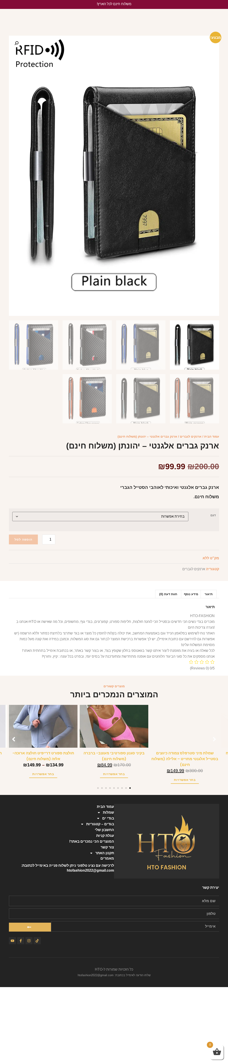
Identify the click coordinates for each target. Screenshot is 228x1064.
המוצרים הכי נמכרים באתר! (91, 841)
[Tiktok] (37, 940)
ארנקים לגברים (191, 436)
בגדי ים (108, 818)
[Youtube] (12, 940)
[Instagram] (29, 940)
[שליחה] (30, 927)
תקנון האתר (104, 853)
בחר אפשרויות (183, 774)
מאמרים (107, 858)
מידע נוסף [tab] (191, 594)
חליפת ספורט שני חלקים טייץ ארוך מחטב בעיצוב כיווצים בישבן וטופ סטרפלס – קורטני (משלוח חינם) (42, 759)
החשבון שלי (104, 830)
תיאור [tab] (209, 594)
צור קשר (107, 847)
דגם (213, 515)
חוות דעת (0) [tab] (168, 594)
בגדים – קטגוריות (100, 824)
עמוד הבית (211, 436)
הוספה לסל (23, 539)
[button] (16, 43)
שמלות (108, 812)
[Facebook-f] (20, 940)
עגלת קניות (105, 836)
